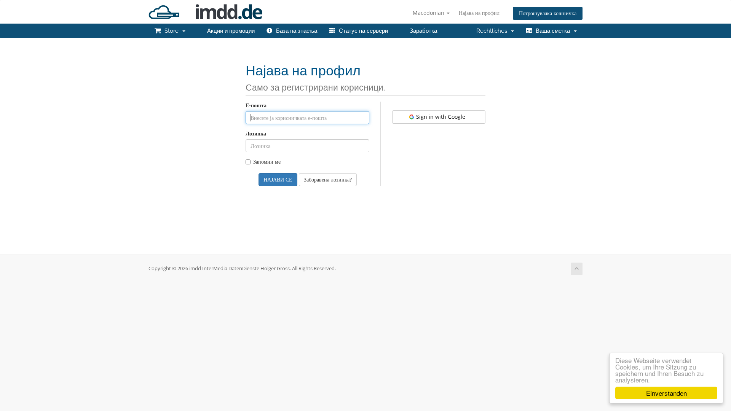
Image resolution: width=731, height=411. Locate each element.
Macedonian (429, 12)
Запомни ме (267, 161)
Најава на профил (479, 12)
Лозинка (256, 133)
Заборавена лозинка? (328, 179)
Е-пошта (256, 105)
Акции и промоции (229, 30)
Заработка (422, 30)
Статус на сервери (362, 30)
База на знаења (295, 30)
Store (171, 30)
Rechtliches (493, 30)
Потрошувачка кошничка (547, 13)
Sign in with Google (440, 116)
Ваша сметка (553, 30)
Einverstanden (666, 393)
